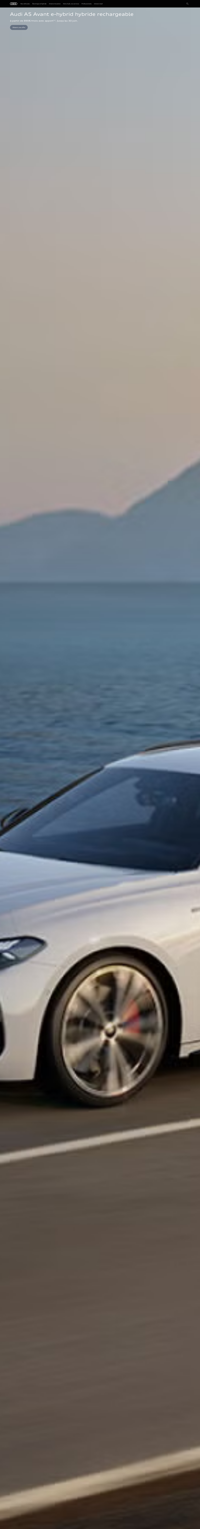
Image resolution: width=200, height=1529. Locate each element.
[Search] (187, 3)
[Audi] (13, 3)
